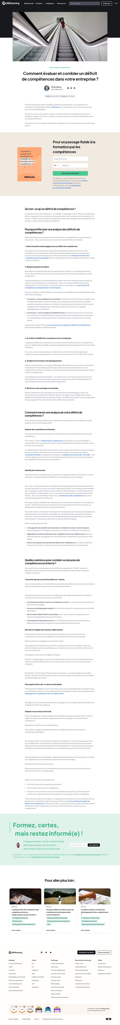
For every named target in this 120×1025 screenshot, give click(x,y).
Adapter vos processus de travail (38, 711)
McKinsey (55, 107)
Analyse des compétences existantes (40, 429)
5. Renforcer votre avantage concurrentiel (41, 388)
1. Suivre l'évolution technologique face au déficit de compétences (51, 246)
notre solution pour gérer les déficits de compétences (70, 325)
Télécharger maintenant (70, 173)
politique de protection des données (45, 857)
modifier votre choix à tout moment (87, 855)
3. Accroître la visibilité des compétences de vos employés (48, 338)
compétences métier (33, 455)
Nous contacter (104, 952)
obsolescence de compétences (71, 496)
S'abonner (106, 3)
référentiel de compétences (52, 441)
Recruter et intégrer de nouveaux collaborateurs (44, 630)
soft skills (86, 455)
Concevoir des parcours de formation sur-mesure (44, 579)
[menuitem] (29, 3)
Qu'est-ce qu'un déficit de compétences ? (50, 209)
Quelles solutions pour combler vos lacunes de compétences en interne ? (52, 561)
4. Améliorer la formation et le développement (43, 361)
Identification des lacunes (35, 470)
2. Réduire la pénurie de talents (37, 267)
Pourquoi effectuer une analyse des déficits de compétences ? (52, 231)
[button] (56, 165)
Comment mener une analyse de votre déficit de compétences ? (53, 414)
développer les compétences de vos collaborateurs (44, 693)
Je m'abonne (93, 845)
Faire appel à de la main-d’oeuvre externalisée (43, 684)
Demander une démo (86, 952)
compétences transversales (71, 455)
